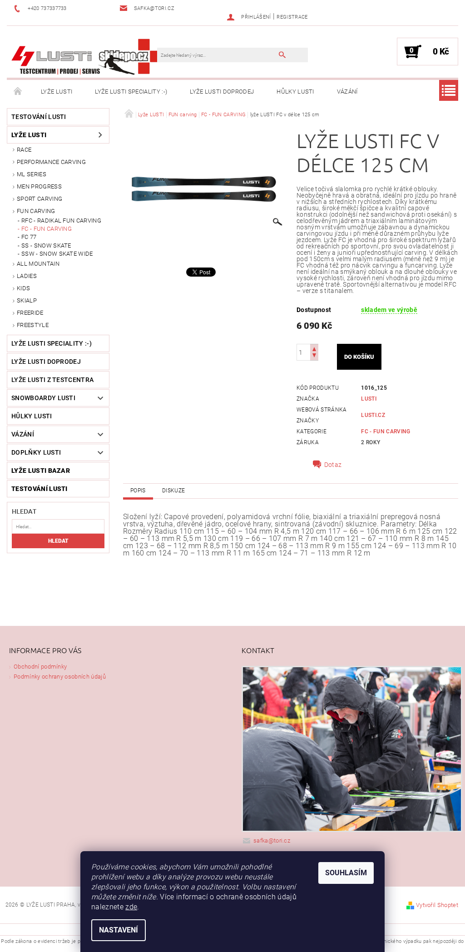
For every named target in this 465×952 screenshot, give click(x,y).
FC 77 (29, 236)
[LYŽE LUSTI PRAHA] (86, 56)
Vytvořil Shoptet (437, 905)
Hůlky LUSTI (295, 91)
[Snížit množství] (314, 356)
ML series (31, 174)
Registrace (292, 17)
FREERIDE (30, 312)
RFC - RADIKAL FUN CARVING (61, 220)
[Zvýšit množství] (314, 348)
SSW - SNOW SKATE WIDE (57, 253)
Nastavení (118, 930)
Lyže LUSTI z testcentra (52, 379)
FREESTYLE (33, 325)
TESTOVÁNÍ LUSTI (38, 116)
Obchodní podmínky (40, 666)
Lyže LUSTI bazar (40, 470)
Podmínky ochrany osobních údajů (60, 676)
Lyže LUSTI (56, 91)
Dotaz (333, 464)
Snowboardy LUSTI (43, 398)
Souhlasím (346, 872)
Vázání (347, 91)
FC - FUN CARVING (46, 228)
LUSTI (368, 399)
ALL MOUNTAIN (38, 263)
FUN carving (36, 211)
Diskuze (173, 490)
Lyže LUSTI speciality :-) (131, 91)
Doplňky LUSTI (36, 452)
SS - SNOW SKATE (46, 245)
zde (131, 906)
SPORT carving (39, 198)
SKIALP (27, 300)
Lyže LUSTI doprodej (222, 91)
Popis (138, 490)
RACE (24, 149)
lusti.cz (373, 415)
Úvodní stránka (18, 92)
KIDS (23, 288)
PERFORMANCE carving (51, 162)
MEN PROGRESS (39, 186)
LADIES (27, 276)
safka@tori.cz (271, 840)
